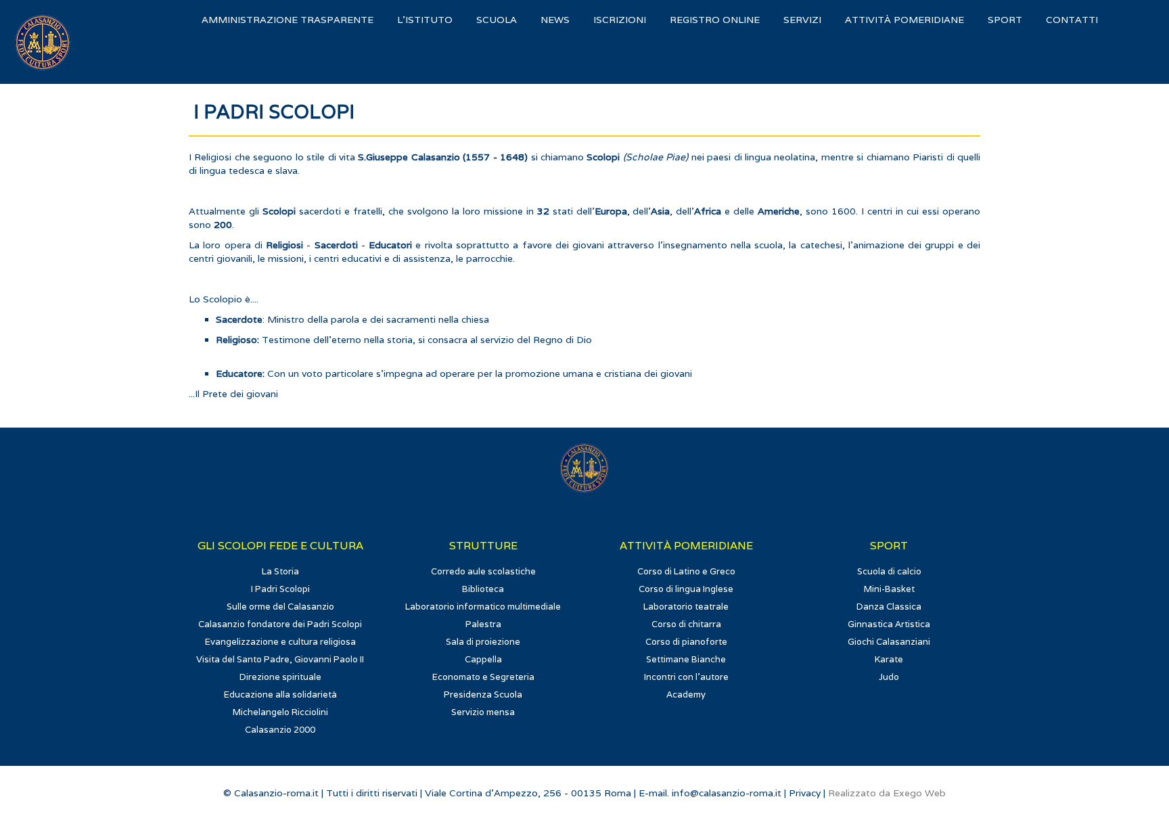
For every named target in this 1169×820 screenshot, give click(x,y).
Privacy (805, 793)
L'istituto (425, 20)
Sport (1005, 20)
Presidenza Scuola (483, 694)
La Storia (280, 571)
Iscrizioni (619, 20)
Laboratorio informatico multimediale (483, 606)
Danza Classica (888, 606)
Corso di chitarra (686, 624)
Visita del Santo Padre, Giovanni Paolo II (280, 659)
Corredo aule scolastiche (483, 571)
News (555, 20)
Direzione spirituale (280, 677)
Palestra (483, 624)
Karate (889, 659)
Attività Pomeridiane (904, 20)
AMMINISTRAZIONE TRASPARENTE (287, 20)
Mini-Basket (889, 589)
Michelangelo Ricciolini (280, 712)
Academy (686, 694)
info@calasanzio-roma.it (726, 793)
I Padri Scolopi (280, 589)
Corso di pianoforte (686, 641)
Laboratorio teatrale (686, 606)
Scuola (496, 20)
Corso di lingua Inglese (686, 589)
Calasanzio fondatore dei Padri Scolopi (280, 624)
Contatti (1072, 20)
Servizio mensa (483, 712)
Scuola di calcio (889, 571)
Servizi (802, 20)
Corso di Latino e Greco (686, 571)
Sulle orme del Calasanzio (280, 606)
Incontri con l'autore (686, 677)
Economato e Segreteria (483, 677)
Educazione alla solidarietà (280, 694)
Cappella (483, 659)
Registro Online (715, 20)
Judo (889, 677)
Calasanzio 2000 (280, 729)
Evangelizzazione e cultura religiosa (280, 641)
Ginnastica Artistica (889, 624)
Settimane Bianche (686, 659)
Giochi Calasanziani (889, 641)
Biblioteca (483, 589)
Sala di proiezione (483, 641)
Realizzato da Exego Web (887, 793)
